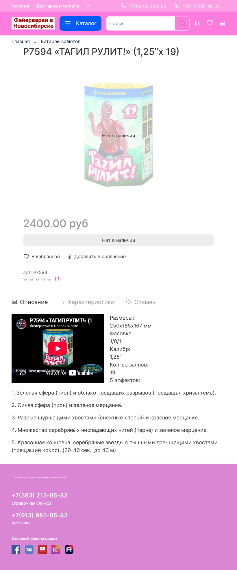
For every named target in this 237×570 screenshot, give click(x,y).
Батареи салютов (61, 41)
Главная (21, 41)
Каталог (21, 6)
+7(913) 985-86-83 (201, 5)
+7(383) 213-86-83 (147, 5)
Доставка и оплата (57, 6)
